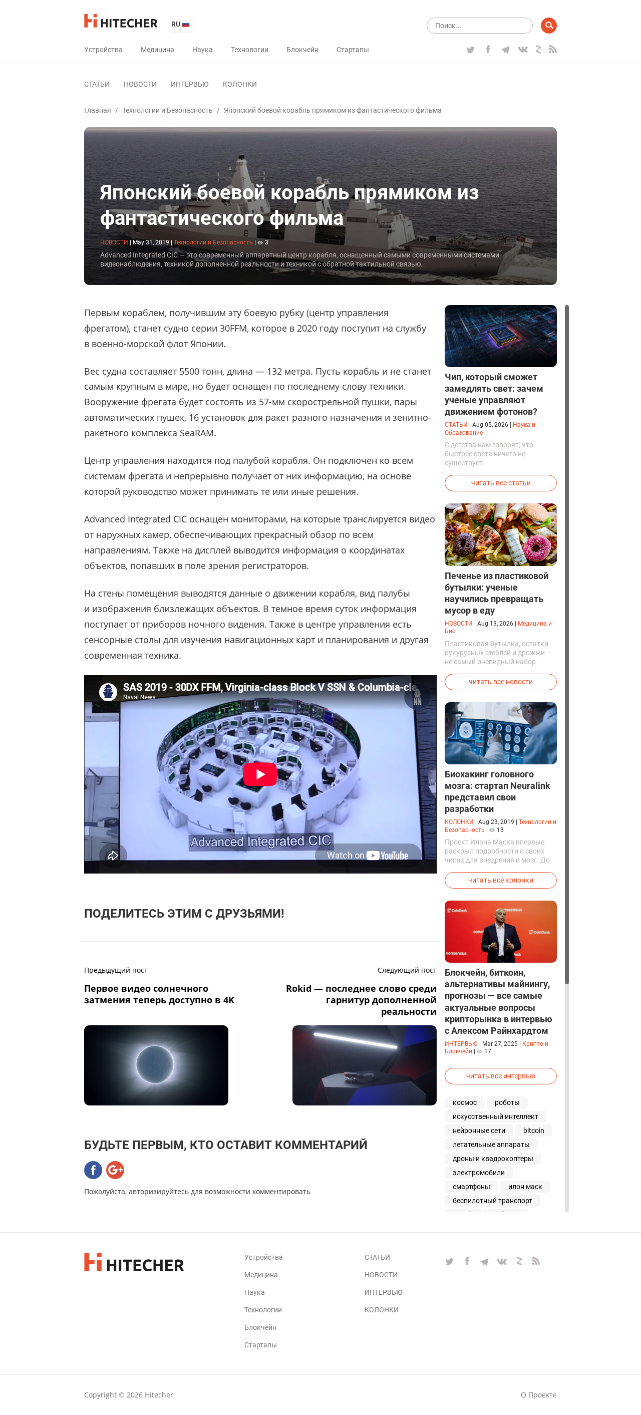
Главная (97, 110)
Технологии (249, 50)
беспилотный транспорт (492, 1201)
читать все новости (501, 682)
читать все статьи (501, 483)
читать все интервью (500, 1076)
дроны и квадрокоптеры (493, 1159)
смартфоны (471, 1187)
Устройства (103, 50)
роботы (507, 1102)
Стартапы (353, 50)
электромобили (479, 1173)
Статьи (97, 84)
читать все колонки (500, 880)
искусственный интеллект (495, 1116)
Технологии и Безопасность (167, 110)
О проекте (539, 1394)
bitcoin (533, 1130)
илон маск (525, 1187)
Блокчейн (302, 50)
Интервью (190, 84)
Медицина (157, 50)
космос (465, 1102)
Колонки (240, 84)
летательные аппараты (491, 1145)
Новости (140, 84)
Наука (202, 50)
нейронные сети (479, 1130)
